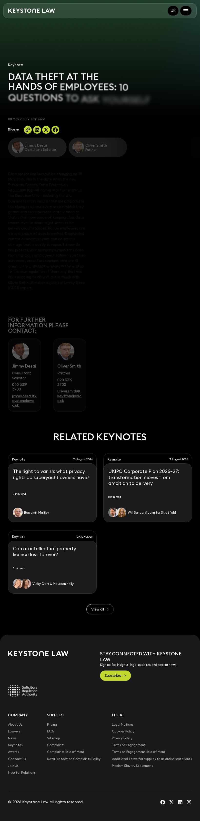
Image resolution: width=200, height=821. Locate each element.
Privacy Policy (122, 738)
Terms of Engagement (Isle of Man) (138, 752)
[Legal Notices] (22, 691)
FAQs (51, 731)
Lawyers (14, 731)
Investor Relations (22, 772)
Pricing (52, 724)
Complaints (56, 745)
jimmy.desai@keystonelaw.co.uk (24, 401)
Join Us (13, 766)
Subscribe (113, 675)
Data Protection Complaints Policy (73, 759)
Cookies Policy (123, 731)
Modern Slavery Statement (132, 766)
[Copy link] (28, 130)
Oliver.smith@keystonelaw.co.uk (69, 396)
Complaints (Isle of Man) (65, 752)
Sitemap (53, 738)
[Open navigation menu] (186, 11)
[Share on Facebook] (55, 130)
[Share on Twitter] (46, 130)
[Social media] (163, 802)
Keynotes (15, 745)
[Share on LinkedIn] (37, 130)
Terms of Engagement (129, 745)
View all (97, 609)
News (12, 738)
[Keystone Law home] (31, 11)
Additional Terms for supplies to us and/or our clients (152, 759)
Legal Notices (122, 724)
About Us (15, 724)
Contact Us (17, 759)
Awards (13, 752)
